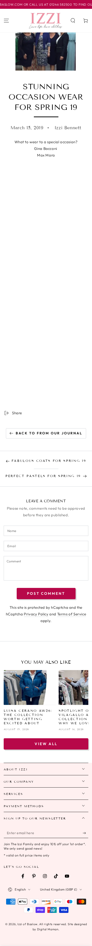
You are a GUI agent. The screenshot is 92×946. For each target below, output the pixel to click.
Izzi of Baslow (27, 924)
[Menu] (6, 20)
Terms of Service (71, 614)
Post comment (46, 593)
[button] (72, 20)
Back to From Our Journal (49, 433)
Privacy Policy (36, 614)
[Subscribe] (85, 833)
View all (46, 743)
